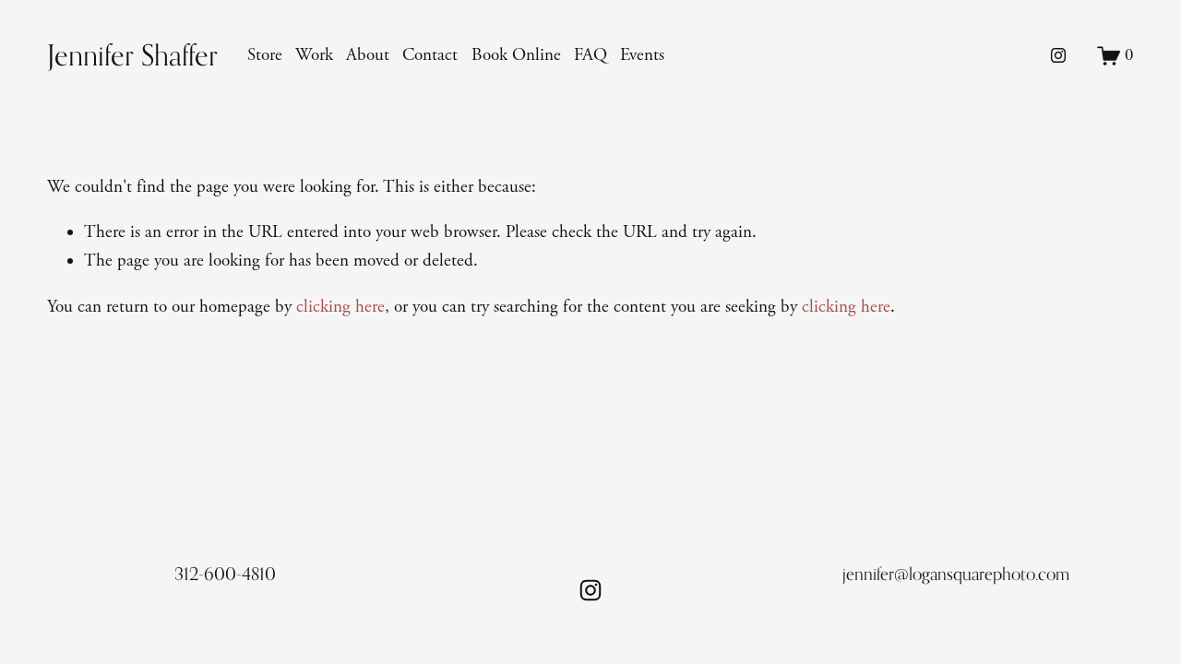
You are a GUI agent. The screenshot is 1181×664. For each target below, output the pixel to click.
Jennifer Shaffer (132, 55)
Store (264, 55)
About (367, 55)
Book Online (516, 55)
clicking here (340, 307)
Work (314, 55)
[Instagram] (1058, 55)
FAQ (590, 55)
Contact (430, 55)
